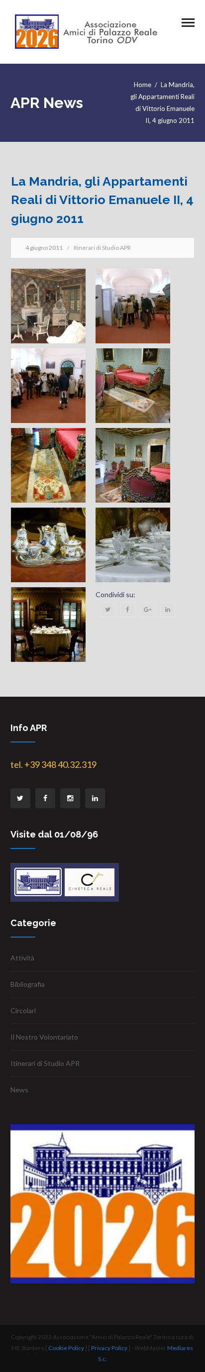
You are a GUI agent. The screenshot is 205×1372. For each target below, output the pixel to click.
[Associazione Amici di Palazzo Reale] (86, 31)
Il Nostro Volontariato (44, 1037)
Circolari (23, 1010)
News (19, 1089)
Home (142, 85)
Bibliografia (27, 984)
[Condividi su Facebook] (127, 609)
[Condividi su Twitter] (108, 609)
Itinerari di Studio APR (102, 247)
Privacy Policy (109, 1348)
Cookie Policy (66, 1348)
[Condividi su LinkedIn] (167, 609)
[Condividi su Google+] (147, 609)
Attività (22, 957)
